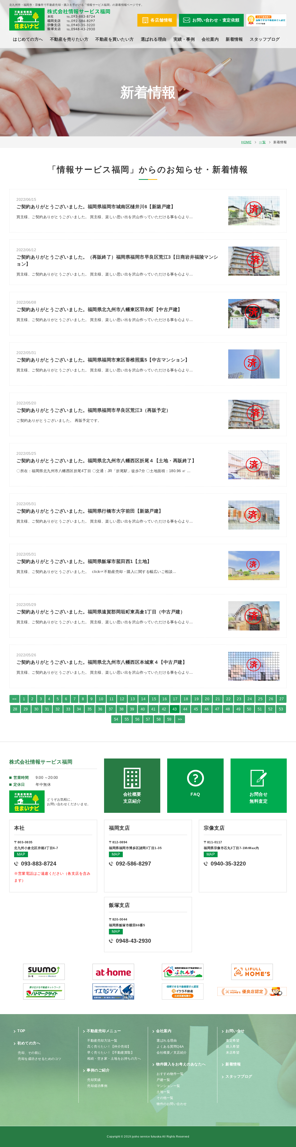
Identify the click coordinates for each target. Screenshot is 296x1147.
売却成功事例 (97, 1086)
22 (228, 699)
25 (260, 699)
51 (260, 709)
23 (239, 699)
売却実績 (94, 1080)
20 (207, 699)
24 (249, 699)
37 (111, 709)
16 (164, 699)
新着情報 (234, 39)
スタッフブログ (265, 39)
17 (175, 699)
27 (281, 699)
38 (121, 709)
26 (271, 699)
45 (196, 709)
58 (159, 719)
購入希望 (232, 1046)
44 (185, 709)
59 (169, 719)
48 (228, 709)
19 (196, 699)
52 (270, 709)
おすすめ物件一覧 (170, 1074)
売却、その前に (29, 1053)
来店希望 (232, 1052)
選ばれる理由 (153, 39)
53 (281, 709)
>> (180, 719)
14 (143, 699)
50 (249, 709)
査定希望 (232, 1040)
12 (122, 699)
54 (116, 719)
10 (101, 699)
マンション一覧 (168, 1086)
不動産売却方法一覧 (102, 1040)
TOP (21, 1031)
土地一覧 (163, 1092)
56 (137, 719)
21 (218, 699)
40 (143, 709)
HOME (246, 142)
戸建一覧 (163, 1080)
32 (58, 709)
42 (164, 709)
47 (217, 709)
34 (79, 709)
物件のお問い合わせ (172, 1104)
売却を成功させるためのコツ (40, 1059)
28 (15, 709)
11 (111, 699)
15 (154, 699)
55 (127, 719)
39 (132, 709)
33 (68, 709)
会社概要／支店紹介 (172, 1052)
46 (206, 709)
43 (175, 709)
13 (132, 699)
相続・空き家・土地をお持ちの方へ (114, 1058)
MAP (21, 854)
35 (89, 709)
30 (36, 709)
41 (153, 709)
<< (14, 699)
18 (186, 699)
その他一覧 (165, 1098)
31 (47, 709)
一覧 (262, 142)
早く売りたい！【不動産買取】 (110, 1052)
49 (238, 709)
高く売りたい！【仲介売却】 (109, 1046)
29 (26, 709)
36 (100, 709)
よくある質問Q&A (170, 1046)
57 (148, 719)
